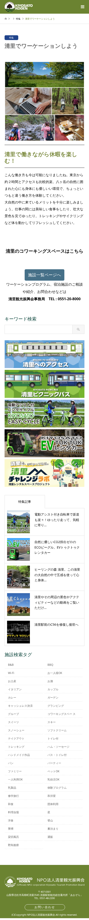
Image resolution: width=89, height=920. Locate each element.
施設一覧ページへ (44, 274)
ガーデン (52, 697)
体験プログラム (57, 788)
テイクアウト (16, 738)
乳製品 (12, 788)
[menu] (82, 7)
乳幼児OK (53, 779)
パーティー (54, 763)
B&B (11, 665)
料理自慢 (13, 812)
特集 (11, 37)
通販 (50, 837)
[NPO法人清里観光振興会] (19, 7)
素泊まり (52, 829)
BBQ (50, 665)
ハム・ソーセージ (58, 747)
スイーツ (13, 722)
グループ (13, 714)
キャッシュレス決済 (20, 706)
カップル (52, 689)
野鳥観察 (13, 845)
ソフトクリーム (57, 730)
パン (10, 763)
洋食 (10, 820)
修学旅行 (13, 796)
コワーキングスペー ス (61, 714)
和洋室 (51, 796)
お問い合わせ (44, 907)
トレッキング (16, 747)
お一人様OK (54, 673)
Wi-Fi (11, 673)
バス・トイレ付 (57, 755)
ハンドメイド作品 (19, 755)
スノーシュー (16, 730)
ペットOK (53, 771)
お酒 (50, 681)
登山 (50, 820)
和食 (10, 804)
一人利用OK (15, 779)
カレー (12, 697)
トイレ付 (52, 738)
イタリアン (15, 689)
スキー (51, 722)
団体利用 (52, 804)
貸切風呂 (13, 837)
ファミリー (15, 771)
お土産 (12, 681)
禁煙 (10, 829)
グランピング (55, 706)
